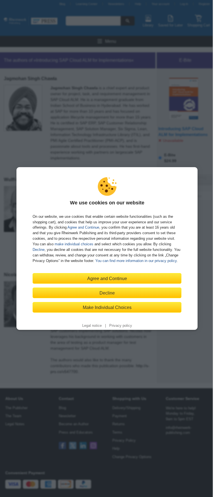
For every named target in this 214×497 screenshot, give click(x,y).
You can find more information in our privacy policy (136, 261)
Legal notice (92, 326)
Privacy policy (120, 326)
